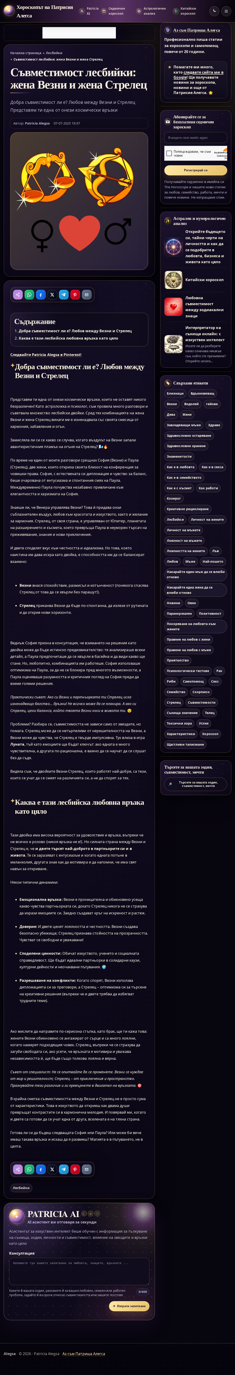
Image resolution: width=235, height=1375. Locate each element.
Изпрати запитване (129, 1306)
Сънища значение (182, 713)
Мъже (190, 561)
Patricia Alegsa (37, 123)
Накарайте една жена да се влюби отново (190, 590)
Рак (219, 671)
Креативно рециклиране (188, 509)
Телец (209, 713)
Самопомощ (193, 681)
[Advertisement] (79, 33)
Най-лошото (213, 561)
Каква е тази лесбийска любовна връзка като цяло (68, 338)
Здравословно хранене (186, 446)
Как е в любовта (180, 467)
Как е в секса (213, 467)
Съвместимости (201, 702)
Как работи (208, 488)
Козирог (174, 498)
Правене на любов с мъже (189, 650)
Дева (171, 414)
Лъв (215, 551)
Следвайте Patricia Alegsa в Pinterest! (46, 354)
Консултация (22, 1253)
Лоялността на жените (186, 551)
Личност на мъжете (183, 530)
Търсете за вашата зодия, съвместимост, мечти (193, 784)
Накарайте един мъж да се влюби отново (195, 574)
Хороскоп (210, 734)
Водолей (191, 404)
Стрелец (174, 702)
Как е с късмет (179, 488)
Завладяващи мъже (184, 425)
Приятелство (178, 660)
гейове (212, 404)
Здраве (214, 425)
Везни (172, 404)
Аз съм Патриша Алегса (196, 30)
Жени (187, 414)
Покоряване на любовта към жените (191, 626)
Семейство (176, 692)
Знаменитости (179, 456)
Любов (172, 561)
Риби (171, 681)
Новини (173, 603)
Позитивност (210, 613)
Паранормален (179, 613)
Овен (191, 603)
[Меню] (226, 11)
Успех (203, 723)
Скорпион (201, 692)
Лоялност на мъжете (184, 540)
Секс (215, 681)
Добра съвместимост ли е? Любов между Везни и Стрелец (75, 330)
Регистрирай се (195, 170)
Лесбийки (54, 53)
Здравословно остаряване (189, 435)
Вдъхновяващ (202, 393)
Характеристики (181, 734)
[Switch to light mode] (214, 11)
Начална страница (25, 53)
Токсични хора (179, 723)
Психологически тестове (188, 671)
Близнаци (175, 393)
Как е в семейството (184, 477)
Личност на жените (207, 519)
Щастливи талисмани (185, 744)
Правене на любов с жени (188, 639)
